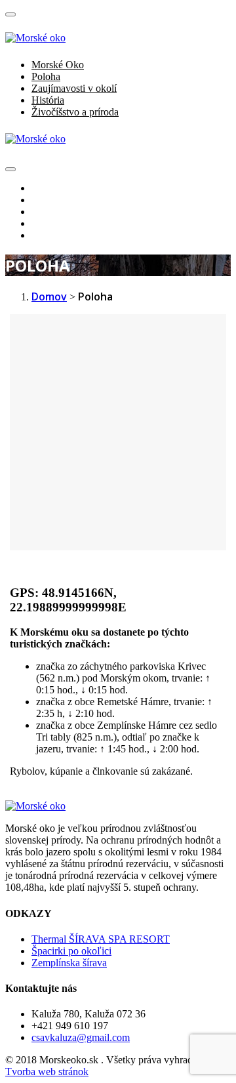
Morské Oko (57, 64)
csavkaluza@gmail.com (80, 1037)
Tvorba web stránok (46, 1071)
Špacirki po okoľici (71, 950)
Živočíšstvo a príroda (75, 111)
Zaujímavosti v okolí (74, 88)
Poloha (45, 76)
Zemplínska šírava (69, 962)
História (47, 100)
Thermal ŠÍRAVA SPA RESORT (100, 939)
